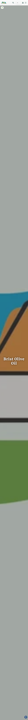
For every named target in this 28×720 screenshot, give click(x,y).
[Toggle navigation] (25, 2)
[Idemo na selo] (3, 3)
